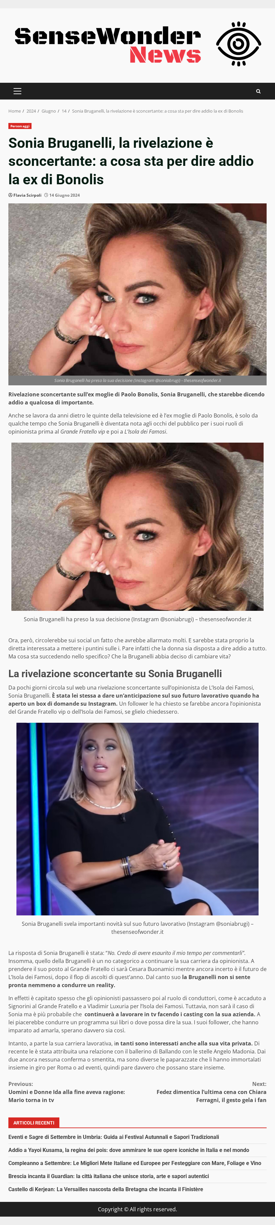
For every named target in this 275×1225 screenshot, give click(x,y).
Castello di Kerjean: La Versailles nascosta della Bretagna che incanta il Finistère (105, 1189)
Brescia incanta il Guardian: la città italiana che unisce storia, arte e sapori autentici (108, 1176)
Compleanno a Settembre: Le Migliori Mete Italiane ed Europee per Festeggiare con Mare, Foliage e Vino (134, 1163)
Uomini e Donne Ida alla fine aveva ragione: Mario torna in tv (66, 1092)
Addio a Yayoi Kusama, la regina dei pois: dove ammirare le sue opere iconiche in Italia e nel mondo (128, 1150)
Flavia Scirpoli (27, 195)
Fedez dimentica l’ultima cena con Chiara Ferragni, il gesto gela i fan (212, 1092)
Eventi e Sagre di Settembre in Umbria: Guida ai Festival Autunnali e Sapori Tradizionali (113, 1137)
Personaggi (20, 126)
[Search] (258, 91)
